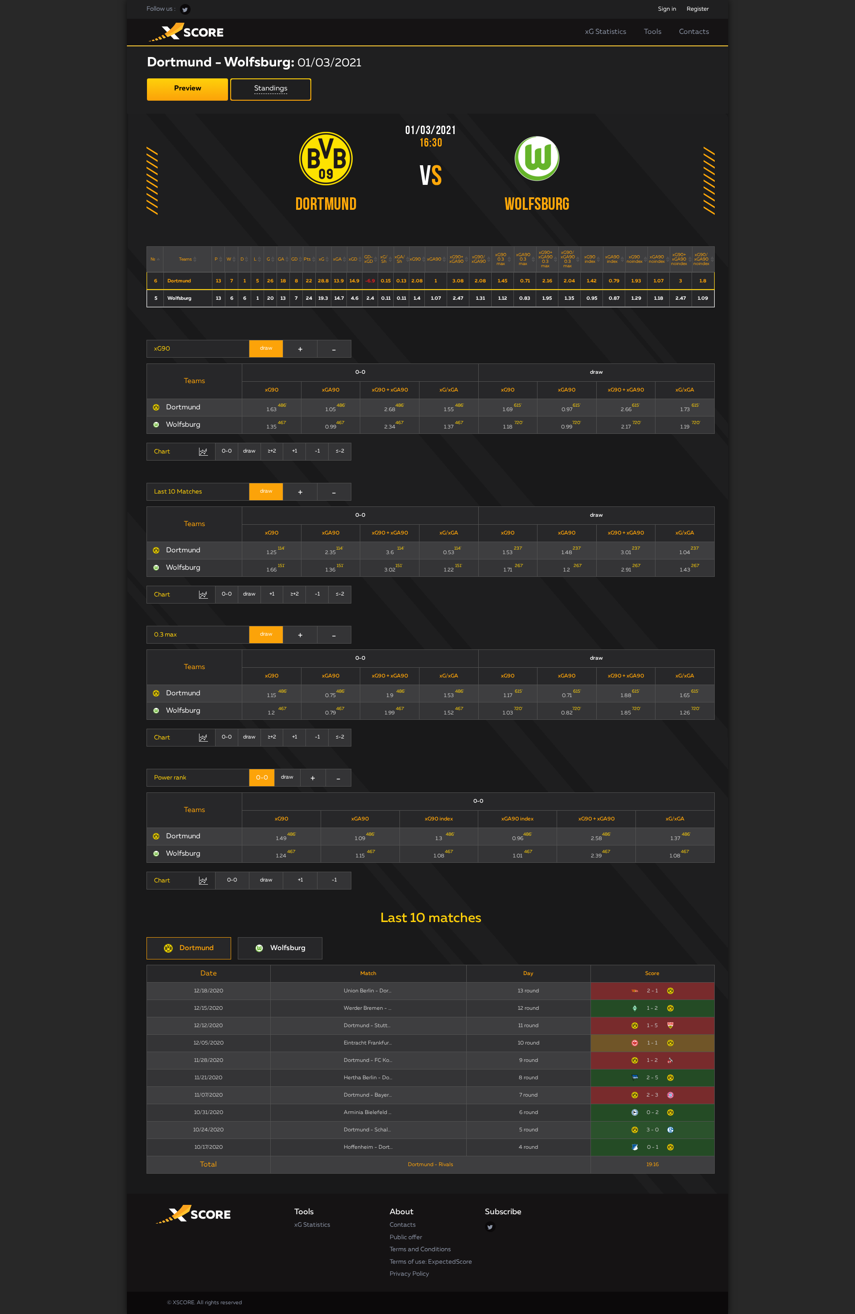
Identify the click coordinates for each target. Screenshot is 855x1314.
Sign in (667, 9)
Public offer (406, 1237)
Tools (652, 32)
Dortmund (326, 205)
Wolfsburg (537, 205)
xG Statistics (605, 32)
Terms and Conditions (420, 1249)
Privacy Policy (409, 1274)
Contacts (694, 32)
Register (698, 9)
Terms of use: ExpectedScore (431, 1262)
